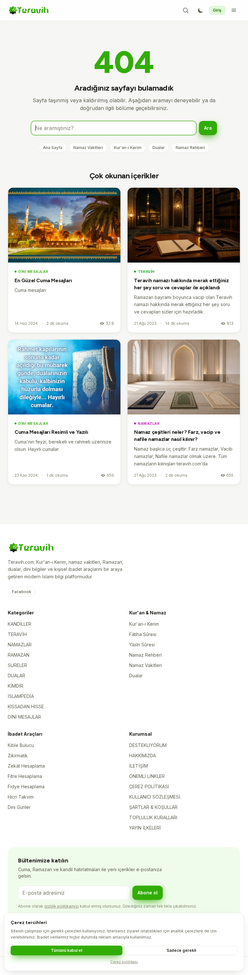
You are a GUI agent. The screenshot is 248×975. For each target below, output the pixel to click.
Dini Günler (19, 807)
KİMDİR (15, 686)
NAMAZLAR (149, 423)
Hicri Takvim (21, 797)
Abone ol (148, 892)
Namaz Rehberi (190, 147)
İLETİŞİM (138, 766)
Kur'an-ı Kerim (127, 147)
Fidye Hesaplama (26, 786)
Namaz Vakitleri (88, 147)
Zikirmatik (18, 755)
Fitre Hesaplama (25, 776)
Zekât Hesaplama (26, 766)
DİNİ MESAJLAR (33, 271)
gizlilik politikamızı (61, 906)
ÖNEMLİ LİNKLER (147, 776)
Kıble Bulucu (21, 745)
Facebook (21, 591)
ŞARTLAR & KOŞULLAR (153, 807)
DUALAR (16, 675)
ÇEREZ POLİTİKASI (149, 786)
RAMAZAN (18, 655)
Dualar (158, 147)
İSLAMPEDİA (21, 696)
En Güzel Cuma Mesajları (43, 280)
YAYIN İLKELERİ (145, 828)
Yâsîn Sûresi (142, 644)
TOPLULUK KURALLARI (153, 817)
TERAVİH (146, 271)
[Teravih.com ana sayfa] (28, 10)
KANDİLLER (19, 624)
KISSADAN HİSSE (26, 706)
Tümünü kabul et (66, 950)
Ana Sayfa (52, 147)
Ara (208, 128)
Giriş (217, 10)
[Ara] (185, 10)
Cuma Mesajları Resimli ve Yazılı (51, 432)
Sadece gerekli (181, 950)
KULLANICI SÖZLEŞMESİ (154, 797)
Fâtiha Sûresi (142, 634)
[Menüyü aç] (233, 10)
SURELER (17, 665)
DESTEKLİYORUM (148, 745)
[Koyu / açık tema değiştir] (200, 10)
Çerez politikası (124, 962)
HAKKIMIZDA (142, 755)
